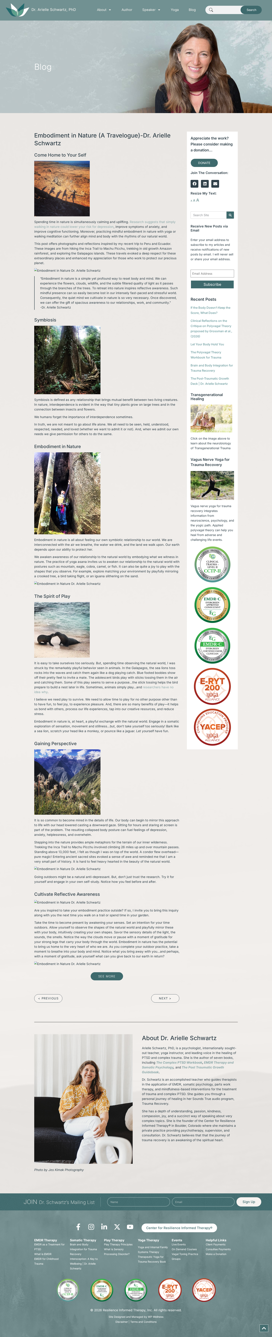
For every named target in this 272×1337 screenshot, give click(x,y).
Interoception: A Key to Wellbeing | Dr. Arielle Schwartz (84, 1263)
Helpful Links (216, 1240)
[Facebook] (194, 184)
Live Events (179, 1244)
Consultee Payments (218, 1249)
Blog (192, 10)
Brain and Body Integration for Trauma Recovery (83, 1249)
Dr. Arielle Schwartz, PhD (53, 9)
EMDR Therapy (45, 1240)
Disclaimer (121, 1321)
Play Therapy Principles (118, 1244)
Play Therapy (114, 1240)
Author (127, 10)
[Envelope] (215, 184)
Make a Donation (216, 1254)
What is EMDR (42, 1254)
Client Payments (215, 1244)
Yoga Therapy (148, 1240)
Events (177, 1240)
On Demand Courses (184, 1249)
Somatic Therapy (83, 1240)
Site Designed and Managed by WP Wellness (136, 1316)
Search (251, 10)
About (101, 10)
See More (107, 976)
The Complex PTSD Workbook (179, 1062)
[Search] (230, 215)
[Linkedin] (205, 184)
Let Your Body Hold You (207, 344)
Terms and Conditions (143, 1321)
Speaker (149, 10)
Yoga (175, 10)
